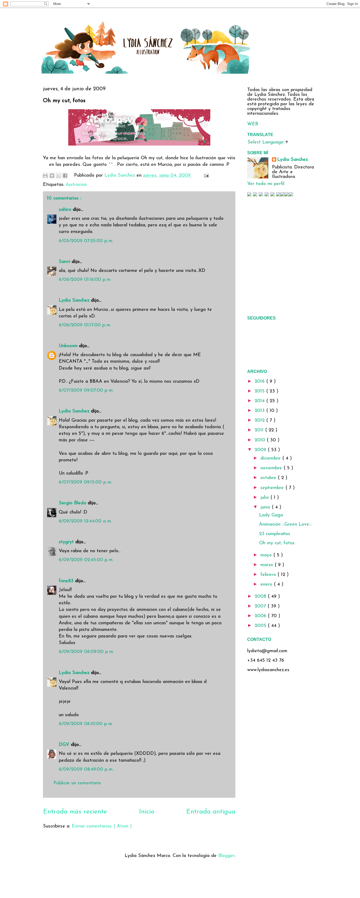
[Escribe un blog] (52, 175)
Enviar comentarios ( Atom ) (102, 826)
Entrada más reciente (75, 812)
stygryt (67, 542)
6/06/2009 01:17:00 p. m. (85, 325)
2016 (260, 381)
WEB (252, 124)
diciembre (271, 458)
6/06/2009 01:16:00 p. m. (85, 279)
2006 (261, 616)
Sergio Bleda (73, 503)
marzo (267, 565)
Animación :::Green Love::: (285, 524)
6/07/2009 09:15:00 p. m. (85, 482)
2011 (260, 430)
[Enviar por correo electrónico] (45, 175)
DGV (65, 744)
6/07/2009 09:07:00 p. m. (86, 390)
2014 (260, 401)
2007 (261, 606)
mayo (266, 555)
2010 (261, 440)
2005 (261, 625)
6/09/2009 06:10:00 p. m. (86, 724)
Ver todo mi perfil (265, 184)
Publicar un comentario (77, 783)
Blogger (226, 856)
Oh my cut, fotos (277, 543)
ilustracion (76, 184)
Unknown (69, 346)
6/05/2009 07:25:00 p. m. (86, 241)
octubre (269, 478)
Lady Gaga (271, 515)
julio (265, 497)
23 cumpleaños (274, 534)
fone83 (67, 581)
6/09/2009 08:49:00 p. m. (86, 769)
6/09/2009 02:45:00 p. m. (86, 560)
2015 (260, 391)
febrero (269, 574)
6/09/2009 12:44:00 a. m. (85, 521)
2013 (260, 410)
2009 (261, 450)
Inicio (146, 812)
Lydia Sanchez (75, 300)
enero (267, 584)
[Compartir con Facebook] (65, 175)
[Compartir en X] (58, 175)
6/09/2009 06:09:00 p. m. (86, 652)
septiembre (272, 488)
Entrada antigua (210, 812)
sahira (66, 209)
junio (266, 507)
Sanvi (65, 262)
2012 (260, 420)
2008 (261, 596)
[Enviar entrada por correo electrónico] (205, 175)
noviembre (272, 468)
